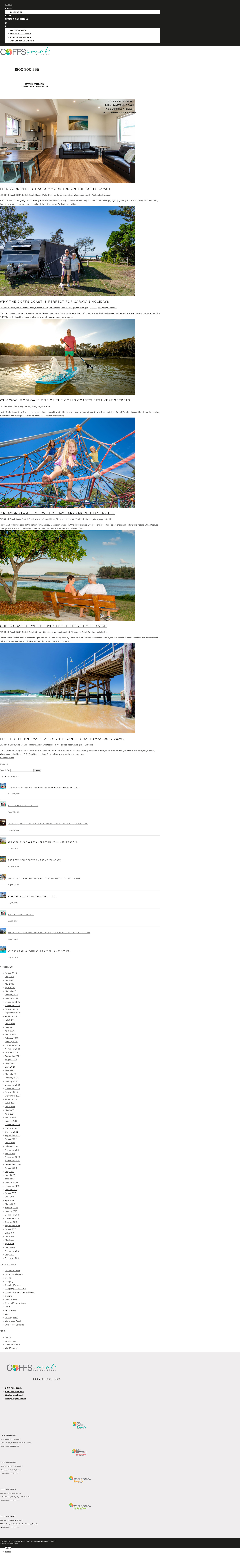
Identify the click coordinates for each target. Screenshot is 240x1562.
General (8, 1296)
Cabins (38, 195)
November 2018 (12, 1218)
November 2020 (12, 1160)
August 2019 (10, 1193)
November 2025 (12, 1005)
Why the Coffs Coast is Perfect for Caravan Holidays (54, 302)
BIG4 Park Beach (18, 30)
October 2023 (11, 1092)
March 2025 (10, 1034)
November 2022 (12, 1128)
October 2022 (11, 1132)
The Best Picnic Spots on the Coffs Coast (34, 860)
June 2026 (10, 980)
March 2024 (10, 1074)
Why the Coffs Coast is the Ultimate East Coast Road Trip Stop (48, 824)
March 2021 (10, 1153)
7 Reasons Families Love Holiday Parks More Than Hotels (57, 513)
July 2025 (9, 1020)
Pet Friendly (53, 195)
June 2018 (9, 1236)
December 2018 (12, 1214)
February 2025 (11, 1038)
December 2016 (12, 1258)
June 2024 (10, 1067)
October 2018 (11, 1222)
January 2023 (11, 1121)
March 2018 (10, 1247)
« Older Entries (7, 757)
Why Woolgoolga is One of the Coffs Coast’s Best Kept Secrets (65, 400)
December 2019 (12, 1186)
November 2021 (12, 1150)
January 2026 (11, 998)
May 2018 (9, 1240)
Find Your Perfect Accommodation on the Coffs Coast (55, 189)
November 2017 (12, 1251)
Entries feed (10, 1341)
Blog (8, 15)
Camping (9, 1281)
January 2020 (11, 1182)
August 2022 (11, 1139)
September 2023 (12, 1095)
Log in (8, 1337)
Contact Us (16, 12)
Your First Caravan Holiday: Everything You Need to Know (44, 878)
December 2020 (12, 1157)
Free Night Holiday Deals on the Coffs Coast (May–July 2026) (62, 739)
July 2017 (9, 1254)
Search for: (5, 770)
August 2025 (11, 1016)
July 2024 (9, 1063)
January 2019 (11, 1211)
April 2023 (9, 1114)
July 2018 (9, 1233)
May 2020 (9, 1178)
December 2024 (12, 1045)
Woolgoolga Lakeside (22, 41)
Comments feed (12, 1344)
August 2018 (10, 1229)
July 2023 (9, 1103)
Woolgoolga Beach (20, 37)
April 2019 (9, 1200)
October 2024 (11, 1052)
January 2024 (11, 1081)
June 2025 (10, 1023)
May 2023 (9, 1110)
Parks (44, 195)
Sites (63, 307)
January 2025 (11, 1041)
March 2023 (10, 1117)
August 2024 (11, 1059)
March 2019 (10, 1204)
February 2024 (11, 1077)
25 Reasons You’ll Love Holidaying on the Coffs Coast (42, 842)
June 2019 (9, 1196)
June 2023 (10, 1106)
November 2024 (12, 1049)
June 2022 (10, 1142)
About (8, 8)
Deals (8, 5)
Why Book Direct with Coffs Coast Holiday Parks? (39, 951)
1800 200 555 (27, 69)
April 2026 (10, 987)
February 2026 (11, 994)
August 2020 (11, 1168)
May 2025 (9, 1027)
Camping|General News (15, 1288)
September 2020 (13, 1164)
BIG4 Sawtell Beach (20, 34)
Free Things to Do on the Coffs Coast (32, 896)
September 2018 (12, 1225)
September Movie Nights (23, 805)
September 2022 (12, 1135)
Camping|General (13, 1285)
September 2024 (12, 1056)
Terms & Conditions (17, 19)
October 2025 (11, 1009)
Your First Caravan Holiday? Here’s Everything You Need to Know (49, 933)
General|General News (45, 632)
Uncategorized (66, 195)
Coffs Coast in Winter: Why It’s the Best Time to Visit (53, 626)
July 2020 (9, 1171)
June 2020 (10, 1175)
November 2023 (12, 1088)
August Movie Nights (21, 914)
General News (41, 307)
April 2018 (9, 1243)
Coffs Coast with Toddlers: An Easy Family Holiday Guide (44, 787)
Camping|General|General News (19, 1292)
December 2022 (12, 1124)
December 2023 (12, 1085)
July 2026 (9, 976)
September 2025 (12, 1012)
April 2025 (9, 1030)
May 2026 (9, 984)
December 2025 (12, 1002)
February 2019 (11, 1207)
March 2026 (10, 991)
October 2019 (11, 1189)
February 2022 (11, 1146)
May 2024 (9, 1070)
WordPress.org (11, 1348)
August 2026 (11, 973)
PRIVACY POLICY (50, 1541)
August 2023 (11, 1099)
